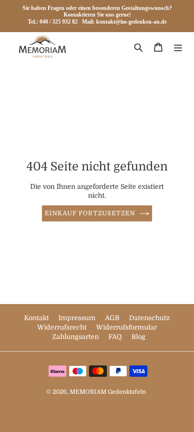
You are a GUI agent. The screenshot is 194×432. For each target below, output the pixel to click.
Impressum (77, 318)
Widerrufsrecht (63, 327)
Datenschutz (149, 318)
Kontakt (37, 318)
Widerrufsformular (126, 327)
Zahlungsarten (76, 336)
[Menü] (178, 47)
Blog (138, 336)
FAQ (116, 336)
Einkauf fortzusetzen (90, 213)
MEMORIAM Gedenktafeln (108, 392)
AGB (113, 318)
